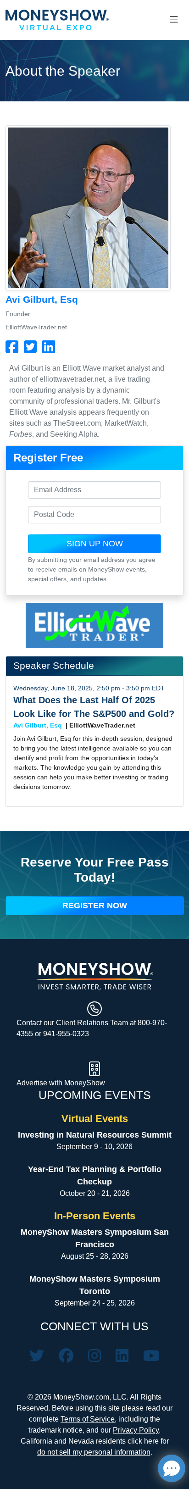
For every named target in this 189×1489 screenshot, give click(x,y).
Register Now (94, 905)
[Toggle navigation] (173, 19)
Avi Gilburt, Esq (37, 725)
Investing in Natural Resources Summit (95, 1134)
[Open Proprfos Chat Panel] (171, 1468)
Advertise (33, 1083)
